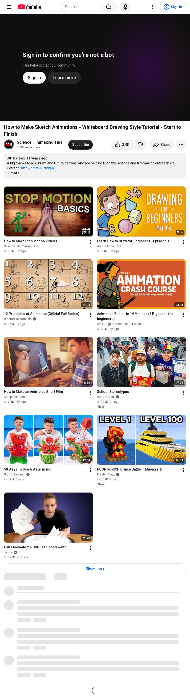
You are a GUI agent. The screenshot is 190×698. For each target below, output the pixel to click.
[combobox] (82, 7)
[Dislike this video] (140, 145)
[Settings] (153, 7)
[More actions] (181, 145)
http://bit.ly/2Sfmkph (37, 168)
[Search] (109, 7)
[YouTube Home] (29, 7)
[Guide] (9, 7)
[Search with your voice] (125, 7)
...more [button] (14, 173)
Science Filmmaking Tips (39, 142)
